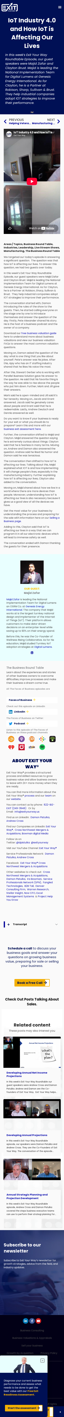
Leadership (25, 247)
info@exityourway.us (27, 811)
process (29, 795)
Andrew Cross (14, 821)
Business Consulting (32, 1330)
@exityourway (39, 842)
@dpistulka (23, 842)
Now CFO (29, 893)
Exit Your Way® (48, 848)
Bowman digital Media (35, 833)
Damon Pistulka (39, 817)
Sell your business (32, 1345)
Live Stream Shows (46, 247)
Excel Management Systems (24, 894)
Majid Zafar (13, 599)
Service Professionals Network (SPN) (29, 880)
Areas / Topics (13, 244)
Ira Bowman (34, 879)
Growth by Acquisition (20, 1353)
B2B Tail (29, 886)
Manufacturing (14, 251)
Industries (10, 247)
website (16, 799)
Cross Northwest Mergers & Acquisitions (27, 864)
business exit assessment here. (22, 429)
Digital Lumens (43, 647)
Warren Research (38, 889)
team (48, 795)
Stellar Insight (14, 893)
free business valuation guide (38, 333)
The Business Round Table (42, 251)
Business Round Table (38, 244)
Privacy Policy (49, 1353)
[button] (59, 7)
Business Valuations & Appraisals (32, 1338)
